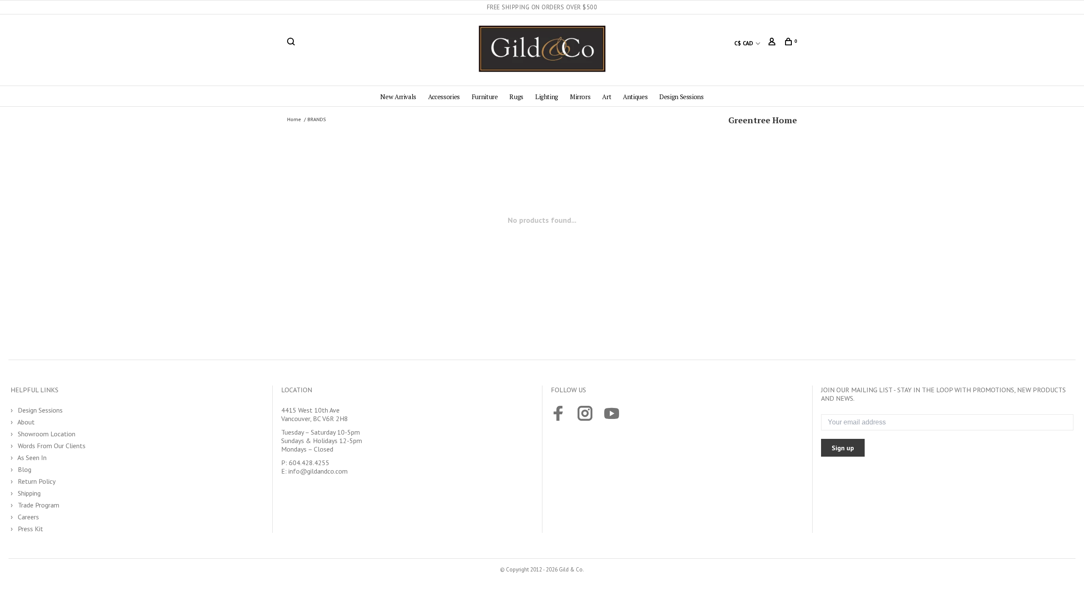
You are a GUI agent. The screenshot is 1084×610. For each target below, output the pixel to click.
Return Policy (35, 481)
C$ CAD (744, 43)
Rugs (516, 96)
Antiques (635, 96)
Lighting (546, 96)
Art (606, 96)
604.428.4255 (309, 462)
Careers (27, 517)
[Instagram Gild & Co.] (585, 414)
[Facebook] (558, 414)
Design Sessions (681, 96)
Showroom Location (45, 434)
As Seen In (31, 457)
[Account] (773, 43)
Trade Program (37, 505)
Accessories (444, 96)
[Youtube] (611, 414)
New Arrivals (398, 96)
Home (294, 119)
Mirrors (580, 96)
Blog (23, 469)
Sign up (843, 448)
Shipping (28, 493)
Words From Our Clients (51, 445)
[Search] (292, 43)
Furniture (485, 96)
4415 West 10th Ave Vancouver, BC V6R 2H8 (314, 414)
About (25, 422)
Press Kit (29, 528)
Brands (316, 119)
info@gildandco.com (318, 471)
